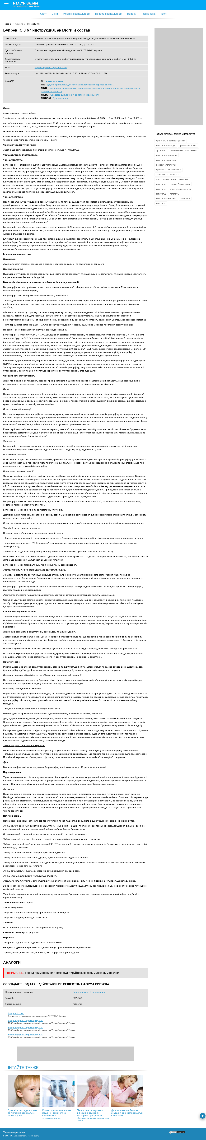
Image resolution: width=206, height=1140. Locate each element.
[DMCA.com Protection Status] (177, 1133)
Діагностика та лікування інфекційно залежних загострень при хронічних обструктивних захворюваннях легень (93, 1115)
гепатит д (161, 194)
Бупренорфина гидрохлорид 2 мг (25, 1020)
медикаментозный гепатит (184, 150)
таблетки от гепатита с (167, 174)
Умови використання (14, 1132)
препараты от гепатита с (168, 169)
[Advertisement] (178, 76)
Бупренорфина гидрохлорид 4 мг (25, 1027)
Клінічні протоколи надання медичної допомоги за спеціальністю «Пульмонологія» (56, 1114)
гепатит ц (174, 194)
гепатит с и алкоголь (166, 155)
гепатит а (160, 203)
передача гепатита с (166, 165)
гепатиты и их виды (165, 145)
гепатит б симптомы (180, 184)
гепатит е (160, 189)
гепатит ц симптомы (166, 160)
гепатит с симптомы (166, 198)
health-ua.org (26, 4)
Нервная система (54, 81)
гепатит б (185, 198)
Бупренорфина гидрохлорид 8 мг (25, 1034)
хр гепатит (161, 150)
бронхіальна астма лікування (170, 141)
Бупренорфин (60, 98)
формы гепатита (188, 145)
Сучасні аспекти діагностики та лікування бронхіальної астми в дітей (22, 1113)
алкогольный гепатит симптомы (172, 179)
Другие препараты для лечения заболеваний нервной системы (80, 84)
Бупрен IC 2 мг (16, 1013)
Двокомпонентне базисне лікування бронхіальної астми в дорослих (127, 1113)
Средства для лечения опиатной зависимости (74, 94)
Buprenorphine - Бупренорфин (51, 67)
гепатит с (160, 184)
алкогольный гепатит (180, 189)
